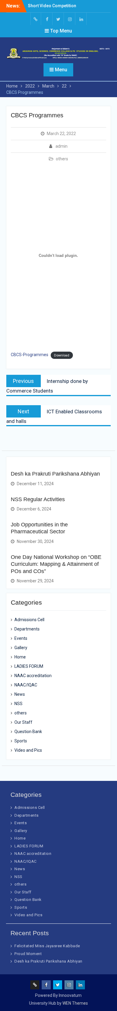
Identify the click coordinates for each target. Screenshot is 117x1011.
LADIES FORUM (28, 666)
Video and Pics (28, 750)
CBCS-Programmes (29, 354)
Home (20, 657)
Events (20, 638)
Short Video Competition (52, 5)
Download (61, 355)
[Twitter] (59, 19)
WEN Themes (75, 1003)
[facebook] (47, 19)
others (62, 158)
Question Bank (28, 731)
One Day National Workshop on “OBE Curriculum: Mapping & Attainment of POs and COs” (56, 564)
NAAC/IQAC (25, 685)
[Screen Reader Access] (36, 19)
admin (62, 146)
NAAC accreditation (33, 675)
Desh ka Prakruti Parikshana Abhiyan (55, 474)
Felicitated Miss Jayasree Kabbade (47, 946)
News (19, 694)
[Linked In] (81, 19)
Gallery (20, 647)
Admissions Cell (29, 619)
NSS (18, 703)
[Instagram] (70, 19)
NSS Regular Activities (38, 499)
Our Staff (23, 722)
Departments (27, 629)
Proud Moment (28, 953)
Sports (20, 740)
